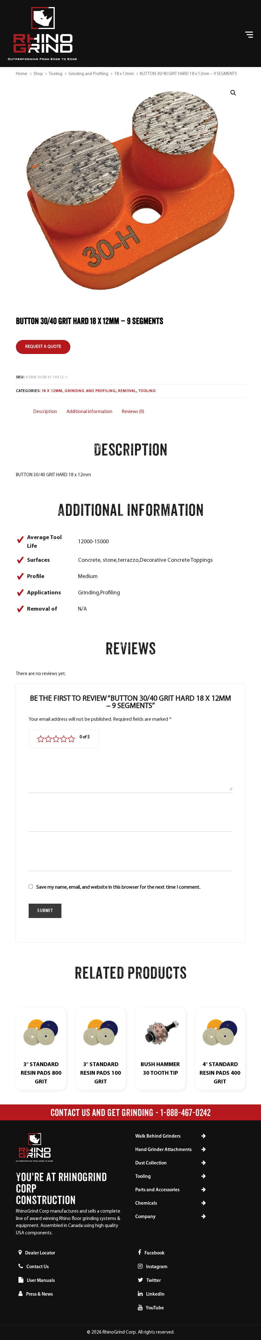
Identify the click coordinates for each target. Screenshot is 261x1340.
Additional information (89, 412)
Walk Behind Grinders (157, 1136)
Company (145, 1217)
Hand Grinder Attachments (163, 1150)
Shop (38, 74)
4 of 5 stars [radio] (63, 739)
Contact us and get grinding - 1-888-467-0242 (131, 1112)
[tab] (45, 412)
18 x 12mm (124, 74)
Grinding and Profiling (88, 74)
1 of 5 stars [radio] (41, 739)
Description (45, 412)
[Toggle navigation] (212, 34)
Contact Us (37, 1267)
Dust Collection (151, 1163)
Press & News (39, 1294)
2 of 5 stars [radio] (48, 739)
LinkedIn (155, 1294)
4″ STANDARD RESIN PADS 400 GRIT (220, 1073)
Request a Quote (43, 346)
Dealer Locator (40, 1253)
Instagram (156, 1267)
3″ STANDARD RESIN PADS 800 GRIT (41, 1073)
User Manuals (41, 1280)
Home (21, 74)
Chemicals (146, 1203)
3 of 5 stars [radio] (56, 739)
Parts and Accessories (157, 1190)
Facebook (154, 1253)
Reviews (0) (133, 412)
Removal (127, 391)
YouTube (154, 1308)
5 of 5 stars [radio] (71, 739)
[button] (233, 93)
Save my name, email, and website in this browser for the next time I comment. (118, 887)
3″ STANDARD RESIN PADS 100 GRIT (100, 1073)
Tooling (55, 74)
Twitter (153, 1280)
